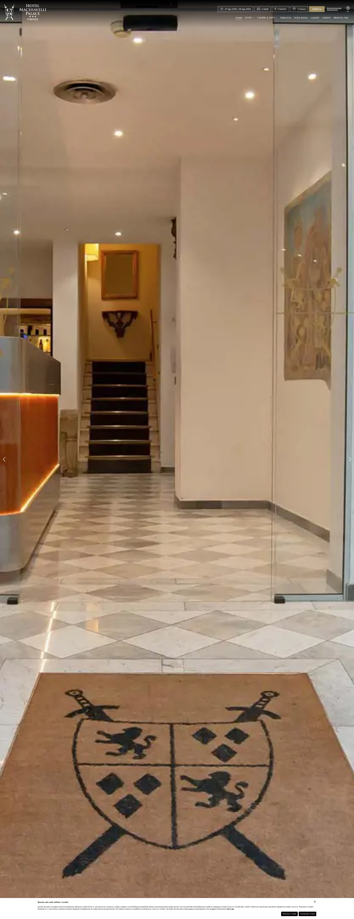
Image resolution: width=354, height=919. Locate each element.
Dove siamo (301, 17)
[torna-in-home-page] (25, 13)
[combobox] (265, 9)
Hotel (248, 17)
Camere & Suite (266, 17)
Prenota (316, 9)
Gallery (315, 17)
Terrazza (285, 17)
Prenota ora (341, 17)
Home (239, 17)
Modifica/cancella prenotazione (334, 9)
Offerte (326, 17)
